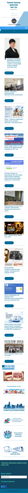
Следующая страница (8, 368)
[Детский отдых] (14, 391)
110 (12, 366)
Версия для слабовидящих (14, 24)
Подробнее (9, 72)
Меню (2, 28)
